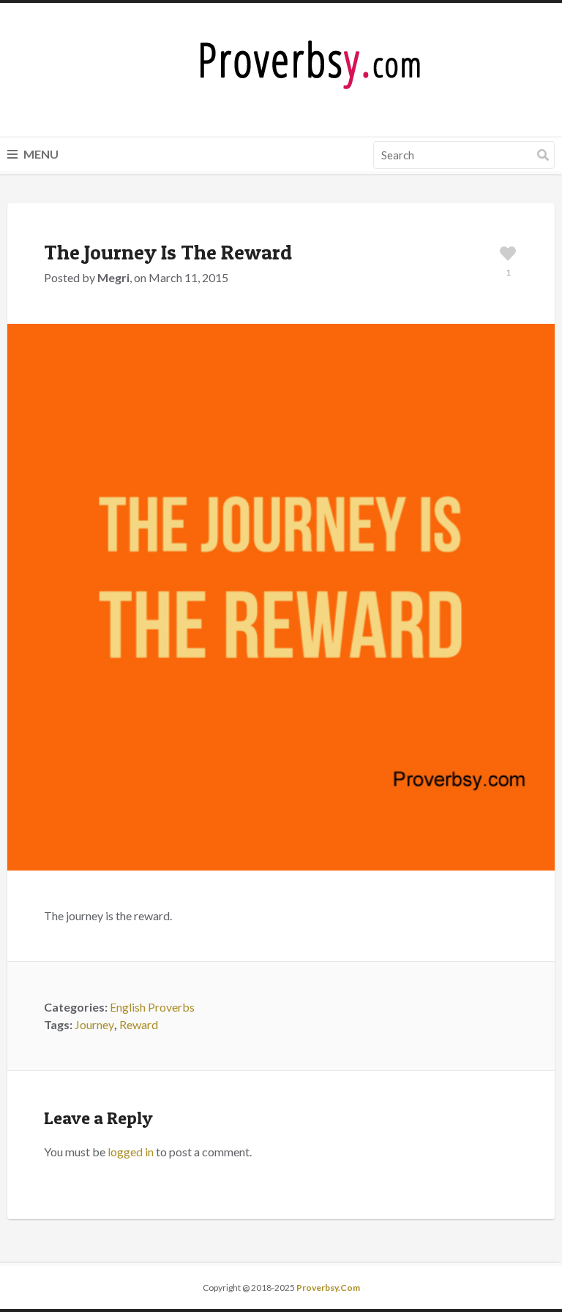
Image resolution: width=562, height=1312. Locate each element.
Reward (138, 1024)
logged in (131, 1152)
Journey (94, 1024)
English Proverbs (152, 1007)
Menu (40, 154)
